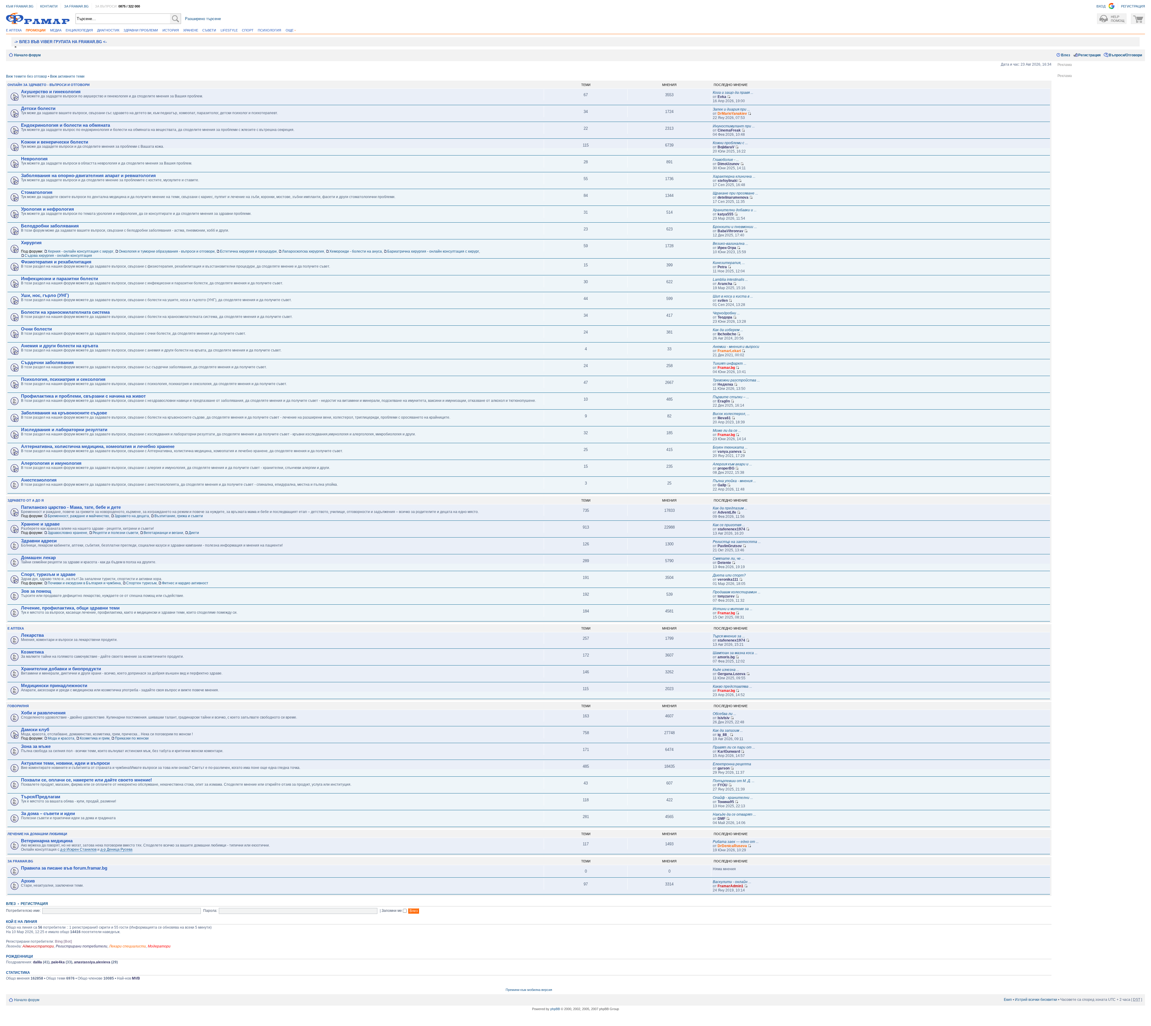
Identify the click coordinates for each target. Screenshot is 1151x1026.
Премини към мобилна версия (529, 990)
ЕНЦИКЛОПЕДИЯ (79, 30)
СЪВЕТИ (209, 30)
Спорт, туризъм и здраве (48, 574)
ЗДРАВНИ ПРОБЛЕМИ (140, 30)
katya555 (725, 214)
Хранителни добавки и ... (735, 210)
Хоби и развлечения (43, 712)
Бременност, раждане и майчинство (78, 516)
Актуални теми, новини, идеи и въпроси (65, 763)
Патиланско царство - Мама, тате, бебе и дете (71, 507)
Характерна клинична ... (734, 176)
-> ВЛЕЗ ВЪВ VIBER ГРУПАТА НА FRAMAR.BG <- (60, 42)
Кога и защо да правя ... (733, 92)
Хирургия (31, 242)
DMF (721, 819)
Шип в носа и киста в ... (733, 296)
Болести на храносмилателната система (65, 312)
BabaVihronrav (730, 231)
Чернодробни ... (726, 313)
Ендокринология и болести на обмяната (65, 125)
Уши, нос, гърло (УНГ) (45, 295)
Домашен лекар (38, 557)
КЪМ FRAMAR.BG (20, 6)
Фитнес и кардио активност (185, 583)
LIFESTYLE (229, 30)
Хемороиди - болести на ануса (355, 251)
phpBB (555, 1009)
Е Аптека (15, 628)
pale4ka (58, 962)
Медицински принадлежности (54, 685)
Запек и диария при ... (731, 109)
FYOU (722, 785)
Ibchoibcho (727, 334)
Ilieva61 (724, 418)
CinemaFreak (729, 130)
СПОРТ (248, 30)
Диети (194, 533)
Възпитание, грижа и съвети (178, 516)
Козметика (32, 652)
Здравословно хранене (67, 533)
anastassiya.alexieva (92, 962)
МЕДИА (55, 30)
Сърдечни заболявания (47, 362)
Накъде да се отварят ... (734, 814)
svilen (723, 300)
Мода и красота (61, 738)
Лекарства (32, 635)
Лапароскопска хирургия (303, 251)
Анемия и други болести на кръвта (59, 345)
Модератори (159, 946)
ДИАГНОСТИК (108, 30)
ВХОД (1100, 6)
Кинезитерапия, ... (729, 263)
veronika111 (728, 579)
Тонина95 (726, 802)
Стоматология (36, 192)
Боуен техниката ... (730, 447)
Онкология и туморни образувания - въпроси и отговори (167, 251)
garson (724, 768)
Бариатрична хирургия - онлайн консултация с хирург (433, 251)
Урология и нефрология (47, 209)
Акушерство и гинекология (51, 91)
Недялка (725, 384)
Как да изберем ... (728, 330)
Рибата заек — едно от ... (736, 842)
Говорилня (18, 706)
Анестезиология (39, 480)
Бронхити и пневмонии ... (735, 227)
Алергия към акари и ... (732, 464)
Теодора (725, 317)
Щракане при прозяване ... (735, 193)
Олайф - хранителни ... (733, 798)
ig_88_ (723, 735)
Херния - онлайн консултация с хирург (80, 251)
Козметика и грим (94, 738)
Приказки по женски (132, 738)
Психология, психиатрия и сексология (63, 379)
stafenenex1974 (731, 529)
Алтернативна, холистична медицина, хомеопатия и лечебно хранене (97, 446)
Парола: (210, 911)
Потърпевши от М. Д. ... (733, 781)
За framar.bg (20, 861)
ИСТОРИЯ (170, 30)
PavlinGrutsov (730, 546)
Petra (722, 267)
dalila (37, 962)
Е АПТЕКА (14, 30)
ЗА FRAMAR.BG (76, 6)
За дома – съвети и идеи (48, 813)
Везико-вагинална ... (730, 244)
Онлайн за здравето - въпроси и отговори (48, 85)
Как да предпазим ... (730, 508)
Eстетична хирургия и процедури (248, 251)
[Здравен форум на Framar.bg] (38, 19)
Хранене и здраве (40, 524)
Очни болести (36, 329)
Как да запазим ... (728, 730)
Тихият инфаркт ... (729, 363)
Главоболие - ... (726, 160)
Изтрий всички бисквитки (1036, 1000)
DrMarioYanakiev (732, 113)
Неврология (34, 158)
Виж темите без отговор (26, 76)
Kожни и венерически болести (54, 142)
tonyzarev (726, 596)
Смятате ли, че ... (728, 558)
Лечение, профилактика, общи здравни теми (70, 608)
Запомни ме (392, 911)
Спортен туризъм (141, 583)
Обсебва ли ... (724, 714)
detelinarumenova (733, 197)
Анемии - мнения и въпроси (736, 347)
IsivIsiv (724, 718)
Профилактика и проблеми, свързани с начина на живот (83, 396)
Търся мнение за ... (729, 636)
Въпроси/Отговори (1125, 55)
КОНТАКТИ (49, 6)
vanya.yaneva (730, 451)
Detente (724, 563)
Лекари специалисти (127, 946)
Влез (1065, 55)
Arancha (725, 284)
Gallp (722, 485)
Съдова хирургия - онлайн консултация (58, 256)
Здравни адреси (39, 540)
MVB (136, 978)
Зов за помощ (36, 591)
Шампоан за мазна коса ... (735, 653)
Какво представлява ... (732, 686)
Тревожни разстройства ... (736, 380)
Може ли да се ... (727, 430)
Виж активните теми (67, 76)
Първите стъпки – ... (731, 397)
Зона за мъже (36, 746)
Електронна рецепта (732, 764)
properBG (726, 468)
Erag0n (724, 401)
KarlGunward (729, 751)
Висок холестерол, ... (731, 414)
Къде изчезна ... (726, 670)
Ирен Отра (727, 248)
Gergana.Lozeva (731, 674)
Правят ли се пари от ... (734, 747)
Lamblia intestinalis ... (730, 279)
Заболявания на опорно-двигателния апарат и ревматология (88, 175)
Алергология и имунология (51, 463)
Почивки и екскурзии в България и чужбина (84, 583)
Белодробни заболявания (50, 226)
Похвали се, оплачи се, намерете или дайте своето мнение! (86, 780)
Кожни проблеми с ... (730, 143)
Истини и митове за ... (732, 609)
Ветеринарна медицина (47, 840)
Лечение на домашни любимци (37, 834)
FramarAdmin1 (730, 886)
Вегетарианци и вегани (163, 533)
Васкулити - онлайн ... (732, 882)
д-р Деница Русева (116, 849)
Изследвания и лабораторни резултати (64, 429)
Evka (722, 97)
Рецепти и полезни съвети (115, 533)
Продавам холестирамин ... (736, 592)
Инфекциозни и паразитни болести (59, 278)
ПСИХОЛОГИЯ (269, 30)
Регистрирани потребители (81, 946)
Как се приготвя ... (729, 525)
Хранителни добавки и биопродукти (61, 668)
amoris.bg (726, 657)
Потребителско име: (23, 911)
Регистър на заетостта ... (737, 542)
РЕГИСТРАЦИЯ (1133, 6)
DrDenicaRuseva (732, 846)
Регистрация (1089, 55)
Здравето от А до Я (25, 500)
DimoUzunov (728, 164)
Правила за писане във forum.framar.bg (64, 868)
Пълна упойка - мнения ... (734, 481)
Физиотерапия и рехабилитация (56, 261)
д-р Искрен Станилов (78, 849)
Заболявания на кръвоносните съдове (64, 413)
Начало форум (27, 55)
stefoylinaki (727, 181)
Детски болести (38, 108)
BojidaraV (726, 147)
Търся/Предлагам (40, 796)
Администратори (38, 946)
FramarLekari (729, 351)
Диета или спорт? (729, 575)
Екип (1008, 1000)
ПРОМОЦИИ (36, 30)
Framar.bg (726, 368)
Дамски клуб (35, 729)
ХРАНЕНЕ (190, 30)
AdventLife (727, 512)
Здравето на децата (132, 516)
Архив (28, 881)
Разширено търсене (203, 18)
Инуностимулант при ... (734, 126)
